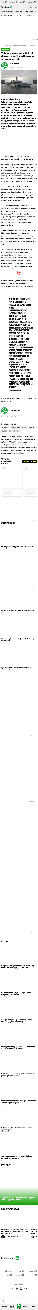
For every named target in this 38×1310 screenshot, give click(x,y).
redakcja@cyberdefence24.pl (12, 453)
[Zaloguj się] (30, 7)
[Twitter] (12, 1288)
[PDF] (15, 417)
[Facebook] (17, 1288)
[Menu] (35, 7)
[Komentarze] (19, 1301)
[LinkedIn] (21, 1288)
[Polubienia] (3, 1301)
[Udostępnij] (35, 1300)
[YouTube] (25, 1288)
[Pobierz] (30, 67)
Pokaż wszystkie (27, 431)
